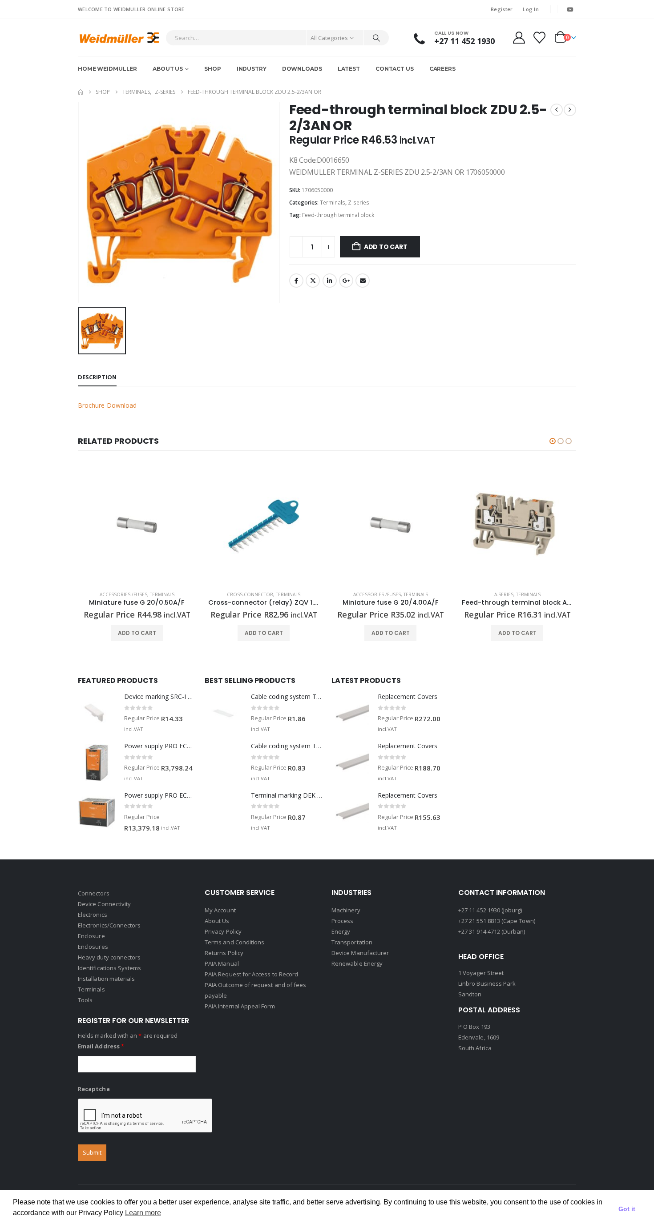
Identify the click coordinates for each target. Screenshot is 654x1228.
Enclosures (93, 947)
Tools (85, 1000)
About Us (168, 68)
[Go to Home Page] (80, 92)
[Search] (376, 37)
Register (502, 9)
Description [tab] (97, 377)
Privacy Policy (223, 931)
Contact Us (394, 68)
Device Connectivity (104, 904)
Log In (531, 9)
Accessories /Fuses (123, 594)
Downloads (302, 68)
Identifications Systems (109, 968)
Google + (346, 280)
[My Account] (519, 38)
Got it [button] (626, 1208)
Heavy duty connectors (109, 957)
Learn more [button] (143, 1212)
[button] (553, 441)
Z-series (358, 202)
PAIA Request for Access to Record (251, 974)
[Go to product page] (137, 525)
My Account (220, 910)
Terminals (332, 202)
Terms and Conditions (234, 942)
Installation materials (106, 979)
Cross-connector (250, 594)
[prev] (556, 110)
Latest (349, 68)
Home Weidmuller (107, 68)
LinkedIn (330, 280)
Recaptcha (94, 1089)
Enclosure (91, 936)
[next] (570, 110)
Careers (442, 68)
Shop (212, 68)
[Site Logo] (119, 37)
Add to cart (386, 246)
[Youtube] (570, 9)
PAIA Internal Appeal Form (240, 1006)
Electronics (92, 915)
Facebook (296, 280)
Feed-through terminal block (338, 215)
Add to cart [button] (137, 633)
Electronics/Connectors (109, 925)
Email (362, 280)
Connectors (93, 893)
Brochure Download (107, 405)
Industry (251, 68)
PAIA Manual (222, 963)
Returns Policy (224, 953)
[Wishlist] (540, 38)
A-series (503, 594)
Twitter (313, 280)
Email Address (101, 1046)
